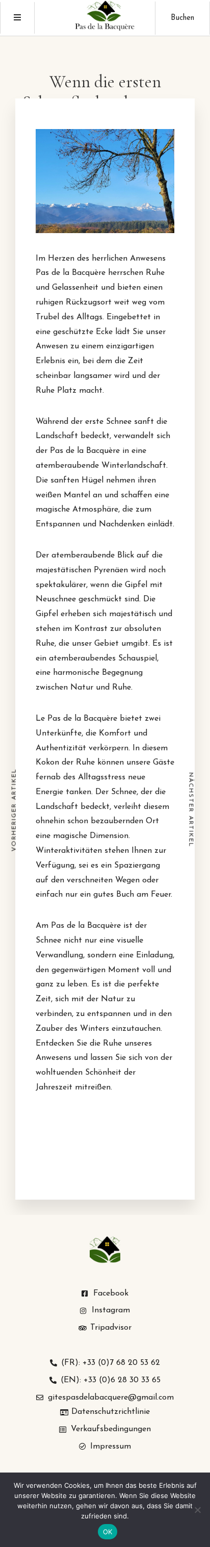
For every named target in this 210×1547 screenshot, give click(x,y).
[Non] (197, 1510)
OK (108, 1532)
